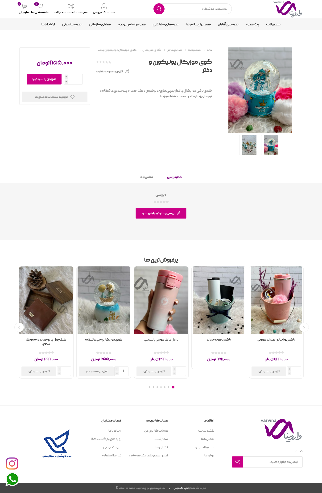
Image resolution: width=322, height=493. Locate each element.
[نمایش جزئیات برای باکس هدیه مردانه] (219, 300)
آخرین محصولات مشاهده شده (148, 456)
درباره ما (209, 456)
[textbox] (193, 8)
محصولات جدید (204, 447)
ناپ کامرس (181, 488)
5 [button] (157, 387)
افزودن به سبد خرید (44, 79)
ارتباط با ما (114, 431)
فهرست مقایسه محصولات (71, 12)
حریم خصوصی (112, 447)
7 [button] (149, 387)
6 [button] (153, 387)
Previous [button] (304, 327)
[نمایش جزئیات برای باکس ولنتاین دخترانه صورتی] (276, 300)
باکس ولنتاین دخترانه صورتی (276, 340)
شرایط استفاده (111, 456)
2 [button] (168, 387)
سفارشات (161, 439)
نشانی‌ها (162, 447)
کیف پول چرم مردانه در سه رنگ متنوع (46, 342)
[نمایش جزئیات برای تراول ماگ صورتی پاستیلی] (161, 300)
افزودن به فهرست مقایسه (109, 71)
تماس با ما (207, 439)
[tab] (175, 177)
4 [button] (161, 387)
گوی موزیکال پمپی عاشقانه (104, 340)
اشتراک (237, 462)
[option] (276, 322)
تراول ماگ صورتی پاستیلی (161, 340)
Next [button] (19, 327)
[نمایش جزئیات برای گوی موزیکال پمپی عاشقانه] (104, 300)
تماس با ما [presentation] (146, 177)
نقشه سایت (206, 431)
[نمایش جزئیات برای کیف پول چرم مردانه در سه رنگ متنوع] (46, 300)
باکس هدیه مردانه (219, 340)
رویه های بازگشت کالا (106, 439)
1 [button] (173, 387)
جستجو (159, 8)
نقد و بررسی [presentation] (174, 177)
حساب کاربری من (104, 12)
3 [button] (164, 387)
